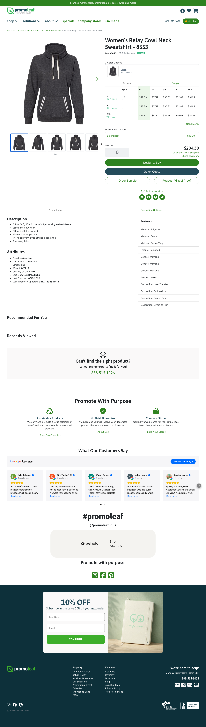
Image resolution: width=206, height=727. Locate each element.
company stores (89, 21)
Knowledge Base (81, 691)
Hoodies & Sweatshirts (51, 30)
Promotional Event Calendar (82, 687)
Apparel (21, 30)
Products (11, 30)
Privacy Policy (112, 688)
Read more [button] (16, 496)
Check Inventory (190, 156)
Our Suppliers (79, 681)
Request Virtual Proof (176, 180)
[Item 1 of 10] (54, 143)
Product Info (55, 210)
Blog (107, 681)
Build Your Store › (157, 431)
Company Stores (156, 418)
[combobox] (152, 71)
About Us (110, 671)
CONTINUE (76, 639)
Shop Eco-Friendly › (50, 435)
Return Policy (79, 674)
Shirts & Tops (33, 30)
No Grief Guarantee (103, 418)
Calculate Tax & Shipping (186, 152)
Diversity (109, 674)
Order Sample (128, 180)
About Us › (104, 431)
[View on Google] (13, 476)
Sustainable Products (49, 418)
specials (68, 21)
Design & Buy (152, 162)
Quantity (109, 145)
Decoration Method (115, 129)
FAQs (75, 695)
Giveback (110, 678)
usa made (112, 21)
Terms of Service (114, 691)
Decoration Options (151, 210)
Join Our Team (113, 685)
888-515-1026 (172, 21)
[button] (7, 485)
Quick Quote (152, 171)
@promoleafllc (101, 525)
